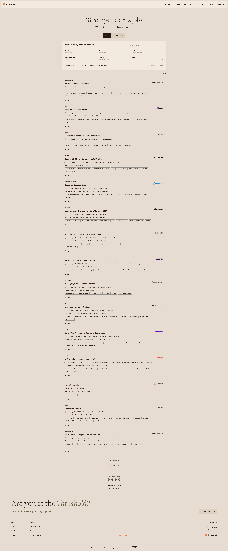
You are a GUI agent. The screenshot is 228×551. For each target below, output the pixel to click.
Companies (118, 35)
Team (177, 4)
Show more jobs (114, 461)
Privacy (111, 488)
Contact (14, 535)
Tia (65, 231)
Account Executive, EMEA (76, 109)
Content (201, 4)
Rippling (67, 156)
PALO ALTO (213, 522)
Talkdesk (67, 330)
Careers (32, 531)
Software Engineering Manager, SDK (80, 359)
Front (66, 106)
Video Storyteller (72, 385)
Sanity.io (67, 356)
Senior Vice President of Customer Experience (85, 333)
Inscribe (67, 257)
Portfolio (188, 4)
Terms (117, 488)
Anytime (104, 65)
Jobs (107, 35)
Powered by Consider (156, 65)
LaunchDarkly (69, 80)
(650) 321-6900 (212, 527)
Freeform (67, 208)
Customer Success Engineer (77, 185)
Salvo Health (68, 280)
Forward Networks (70, 182)
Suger (66, 132)
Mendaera (68, 304)
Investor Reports (35, 535)
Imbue (66, 382)
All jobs (91, 65)
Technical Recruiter (73, 408)
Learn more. (126, 548)
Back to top (115, 466)
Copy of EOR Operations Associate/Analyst (83, 159)
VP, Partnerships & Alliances (77, 83)
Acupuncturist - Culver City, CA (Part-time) (83, 234)
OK (135, 548)
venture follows (217, 4)
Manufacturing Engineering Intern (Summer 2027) (86, 211)
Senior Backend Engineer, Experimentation (83, 434)
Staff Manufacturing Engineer (78, 307)
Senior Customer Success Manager (80, 260)
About (168, 4)
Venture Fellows (35, 527)
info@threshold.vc (211, 530)
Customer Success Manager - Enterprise (82, 135)
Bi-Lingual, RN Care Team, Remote (80, 283)
